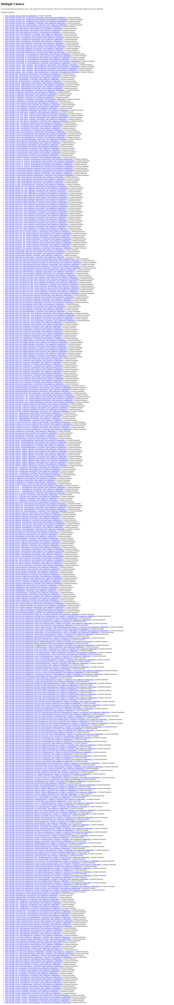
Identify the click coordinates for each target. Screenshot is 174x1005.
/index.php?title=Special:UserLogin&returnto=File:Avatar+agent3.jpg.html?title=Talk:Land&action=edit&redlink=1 (41, 699)
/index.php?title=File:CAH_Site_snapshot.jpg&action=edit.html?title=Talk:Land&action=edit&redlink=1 (38, 231)
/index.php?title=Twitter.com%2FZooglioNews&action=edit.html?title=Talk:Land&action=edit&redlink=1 (38, 919)
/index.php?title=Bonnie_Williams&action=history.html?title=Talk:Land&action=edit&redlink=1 (35, 85)
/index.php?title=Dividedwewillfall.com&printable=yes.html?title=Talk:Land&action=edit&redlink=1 (37, 202)
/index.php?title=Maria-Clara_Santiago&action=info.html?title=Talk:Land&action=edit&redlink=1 (36, 507)
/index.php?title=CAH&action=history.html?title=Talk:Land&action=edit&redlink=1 (32, 94)
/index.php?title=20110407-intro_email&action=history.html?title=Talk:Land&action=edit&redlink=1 (37, 19)
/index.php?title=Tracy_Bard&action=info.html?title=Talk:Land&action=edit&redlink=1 (33, 904)
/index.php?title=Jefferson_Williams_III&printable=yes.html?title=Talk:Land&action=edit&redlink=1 (37, 465)
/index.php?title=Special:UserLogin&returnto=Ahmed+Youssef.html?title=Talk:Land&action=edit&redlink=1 (39, 625)
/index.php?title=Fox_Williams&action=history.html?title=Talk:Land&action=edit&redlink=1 (34, 415)
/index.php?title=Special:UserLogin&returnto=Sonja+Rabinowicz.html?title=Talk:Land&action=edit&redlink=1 (40, 852)
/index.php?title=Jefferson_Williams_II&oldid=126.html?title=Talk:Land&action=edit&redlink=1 (35, 455)
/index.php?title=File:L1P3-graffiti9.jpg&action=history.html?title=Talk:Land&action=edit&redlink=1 (37, 342)
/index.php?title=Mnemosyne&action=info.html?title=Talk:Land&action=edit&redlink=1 (33, 516)
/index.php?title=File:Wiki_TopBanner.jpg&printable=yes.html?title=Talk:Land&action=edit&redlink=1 (38, 411)
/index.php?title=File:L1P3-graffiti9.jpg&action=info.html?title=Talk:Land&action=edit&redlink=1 (36, 344)
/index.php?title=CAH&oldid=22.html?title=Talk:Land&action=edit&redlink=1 (30, 97)
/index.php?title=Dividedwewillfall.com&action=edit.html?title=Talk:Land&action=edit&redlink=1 (36, 195)
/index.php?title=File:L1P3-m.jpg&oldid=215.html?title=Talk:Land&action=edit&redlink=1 (34, 382)
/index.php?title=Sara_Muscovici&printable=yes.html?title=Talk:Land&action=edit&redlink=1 (35, 565)
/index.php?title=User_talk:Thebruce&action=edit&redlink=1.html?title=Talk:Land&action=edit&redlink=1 (39, 957)
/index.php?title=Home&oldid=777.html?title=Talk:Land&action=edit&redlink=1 (30, 436)
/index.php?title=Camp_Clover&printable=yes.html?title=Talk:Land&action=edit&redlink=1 (34, 130)
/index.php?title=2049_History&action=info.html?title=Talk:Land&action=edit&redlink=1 (33, 30)
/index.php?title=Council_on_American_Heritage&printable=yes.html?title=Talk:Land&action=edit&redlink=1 (40, 166)
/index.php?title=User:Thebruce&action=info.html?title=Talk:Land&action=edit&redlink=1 (34, 946)
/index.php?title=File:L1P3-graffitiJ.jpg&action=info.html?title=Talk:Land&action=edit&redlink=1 (36, 353)
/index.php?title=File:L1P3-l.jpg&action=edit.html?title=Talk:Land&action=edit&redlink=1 (34, 367)
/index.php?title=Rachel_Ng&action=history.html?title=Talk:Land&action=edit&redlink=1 (33, 542)
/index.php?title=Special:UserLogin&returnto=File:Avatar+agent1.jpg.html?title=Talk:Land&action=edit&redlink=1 (41, 692)
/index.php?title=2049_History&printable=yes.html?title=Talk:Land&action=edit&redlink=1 (34, 34)
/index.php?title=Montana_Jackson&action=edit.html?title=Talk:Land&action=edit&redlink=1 (35, 522)
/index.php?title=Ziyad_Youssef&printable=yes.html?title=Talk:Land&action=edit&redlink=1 (34, 984)
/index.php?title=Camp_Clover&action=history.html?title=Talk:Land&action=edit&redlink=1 (34, 124)
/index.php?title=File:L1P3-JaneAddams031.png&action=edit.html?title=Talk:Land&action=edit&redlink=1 (39, 295)
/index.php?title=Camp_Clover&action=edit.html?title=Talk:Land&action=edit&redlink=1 (33, 123)
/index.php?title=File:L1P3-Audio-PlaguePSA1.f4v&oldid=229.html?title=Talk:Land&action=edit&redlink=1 (40, 273)
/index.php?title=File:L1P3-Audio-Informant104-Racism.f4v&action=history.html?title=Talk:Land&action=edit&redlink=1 (44, 262)
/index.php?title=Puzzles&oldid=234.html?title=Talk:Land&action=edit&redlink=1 (31, 536)
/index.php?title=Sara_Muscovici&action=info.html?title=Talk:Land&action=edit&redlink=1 (34, 562)
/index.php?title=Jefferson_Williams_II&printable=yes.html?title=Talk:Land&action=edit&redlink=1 (36, 456)
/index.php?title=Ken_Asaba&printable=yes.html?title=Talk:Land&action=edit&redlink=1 (33, 474)
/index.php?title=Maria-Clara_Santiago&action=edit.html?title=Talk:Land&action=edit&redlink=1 (36, 504)
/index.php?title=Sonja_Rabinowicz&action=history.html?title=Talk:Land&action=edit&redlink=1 (36, 605)
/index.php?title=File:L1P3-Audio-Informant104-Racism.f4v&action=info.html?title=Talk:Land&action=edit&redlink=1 (43, 264)
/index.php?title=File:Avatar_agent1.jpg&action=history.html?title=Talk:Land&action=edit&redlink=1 (37, 206)
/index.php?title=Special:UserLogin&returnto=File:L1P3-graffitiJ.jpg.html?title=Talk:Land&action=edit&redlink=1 (41, 750)
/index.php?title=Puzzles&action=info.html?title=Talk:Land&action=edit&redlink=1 (31, 534)
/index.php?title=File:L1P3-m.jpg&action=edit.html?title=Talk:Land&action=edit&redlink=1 (34, 377)
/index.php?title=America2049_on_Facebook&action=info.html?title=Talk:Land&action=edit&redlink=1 (38, 57)
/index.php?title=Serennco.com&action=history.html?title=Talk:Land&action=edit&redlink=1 (34, 578)
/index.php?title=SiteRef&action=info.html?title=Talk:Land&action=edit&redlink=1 (31, 589)
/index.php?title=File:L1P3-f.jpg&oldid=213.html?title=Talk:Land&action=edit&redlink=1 (33, 328)
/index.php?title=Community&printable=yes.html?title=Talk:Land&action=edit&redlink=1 (33, 157)
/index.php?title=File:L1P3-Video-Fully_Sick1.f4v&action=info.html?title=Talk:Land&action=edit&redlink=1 (40, 317)
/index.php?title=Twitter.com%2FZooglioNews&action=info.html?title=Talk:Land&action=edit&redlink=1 (39, 922)
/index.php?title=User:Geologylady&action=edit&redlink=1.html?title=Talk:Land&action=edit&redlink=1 (38, 939)
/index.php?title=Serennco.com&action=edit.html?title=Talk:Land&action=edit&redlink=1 (33, 576)
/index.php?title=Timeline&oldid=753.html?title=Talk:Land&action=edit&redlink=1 (31, 897)
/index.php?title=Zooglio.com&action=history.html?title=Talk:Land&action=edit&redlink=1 (34, 988)
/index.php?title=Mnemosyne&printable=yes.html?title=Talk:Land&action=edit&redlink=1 (33, 520)
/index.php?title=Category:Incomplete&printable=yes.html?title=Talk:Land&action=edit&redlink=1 (36, 139)
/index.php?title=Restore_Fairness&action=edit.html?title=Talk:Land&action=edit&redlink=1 (34, 549)
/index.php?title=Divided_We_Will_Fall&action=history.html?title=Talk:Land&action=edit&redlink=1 (37, 188)
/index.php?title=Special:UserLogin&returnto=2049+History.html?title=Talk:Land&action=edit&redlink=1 (38, 621)
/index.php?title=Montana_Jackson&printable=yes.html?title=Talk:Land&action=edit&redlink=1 (35, 529)
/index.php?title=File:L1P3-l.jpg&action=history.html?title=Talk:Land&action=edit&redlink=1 (35, 369)
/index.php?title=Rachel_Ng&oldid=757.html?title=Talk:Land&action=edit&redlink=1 (32, 545)
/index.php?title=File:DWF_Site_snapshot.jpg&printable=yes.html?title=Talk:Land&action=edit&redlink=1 (39, 248)
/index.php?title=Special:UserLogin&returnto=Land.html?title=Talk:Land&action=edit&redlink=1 (36, 801)
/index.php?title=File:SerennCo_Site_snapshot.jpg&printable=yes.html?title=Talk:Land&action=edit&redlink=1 (40, 402)
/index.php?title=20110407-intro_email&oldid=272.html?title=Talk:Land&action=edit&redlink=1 (36, 23)
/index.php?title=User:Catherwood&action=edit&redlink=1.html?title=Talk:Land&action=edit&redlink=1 (38, 937)
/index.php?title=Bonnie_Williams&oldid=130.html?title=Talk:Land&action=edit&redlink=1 (34, 88)
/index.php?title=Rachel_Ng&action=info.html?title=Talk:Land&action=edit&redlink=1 (33, 543)
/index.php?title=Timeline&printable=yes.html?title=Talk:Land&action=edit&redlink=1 (32, 899)
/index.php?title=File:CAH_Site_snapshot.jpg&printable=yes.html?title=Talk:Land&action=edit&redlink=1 (39, 239)
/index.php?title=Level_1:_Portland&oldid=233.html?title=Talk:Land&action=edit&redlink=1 (34, 491)
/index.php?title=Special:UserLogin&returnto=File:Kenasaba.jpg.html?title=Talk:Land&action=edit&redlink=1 (40, 710)
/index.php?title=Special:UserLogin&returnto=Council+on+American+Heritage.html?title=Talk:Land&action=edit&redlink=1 (45, 672)
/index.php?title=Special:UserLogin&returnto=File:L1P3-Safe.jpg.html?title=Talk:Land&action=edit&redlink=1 (40, 732)
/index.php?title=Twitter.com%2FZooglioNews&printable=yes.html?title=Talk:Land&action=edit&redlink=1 (39, 926)
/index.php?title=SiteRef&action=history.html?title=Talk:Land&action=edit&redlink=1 (32, 587)
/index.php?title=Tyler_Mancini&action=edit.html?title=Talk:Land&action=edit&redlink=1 (33, 928)
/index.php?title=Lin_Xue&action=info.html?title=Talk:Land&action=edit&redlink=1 (32, 498)
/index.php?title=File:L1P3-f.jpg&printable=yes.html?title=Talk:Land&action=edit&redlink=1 (34, 329)
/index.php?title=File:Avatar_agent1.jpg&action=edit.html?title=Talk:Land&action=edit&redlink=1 (36, 204)
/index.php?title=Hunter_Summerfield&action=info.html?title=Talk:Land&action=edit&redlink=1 (36, 444)
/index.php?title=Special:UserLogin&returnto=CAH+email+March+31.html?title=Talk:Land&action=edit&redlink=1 (42, 650)
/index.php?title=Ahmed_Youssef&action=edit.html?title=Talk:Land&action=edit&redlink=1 (34, 36)
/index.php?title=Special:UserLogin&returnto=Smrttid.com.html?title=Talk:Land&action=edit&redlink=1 (38, 848)
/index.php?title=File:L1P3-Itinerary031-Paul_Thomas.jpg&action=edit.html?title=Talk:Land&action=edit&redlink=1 (42, 286)
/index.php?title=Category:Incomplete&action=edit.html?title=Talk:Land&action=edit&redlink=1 (35, 132)
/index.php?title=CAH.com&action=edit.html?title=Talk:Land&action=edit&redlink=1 (32, 103)
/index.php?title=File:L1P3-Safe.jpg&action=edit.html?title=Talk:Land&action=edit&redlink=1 (35, 304)
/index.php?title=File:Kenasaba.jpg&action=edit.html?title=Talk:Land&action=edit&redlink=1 (35, 250)
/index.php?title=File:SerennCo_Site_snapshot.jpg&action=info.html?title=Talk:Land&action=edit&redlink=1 (39, 398)
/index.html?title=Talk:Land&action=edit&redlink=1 (21, 16)
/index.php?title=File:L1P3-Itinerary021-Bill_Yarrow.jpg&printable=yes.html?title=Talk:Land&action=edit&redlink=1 (42, 284)
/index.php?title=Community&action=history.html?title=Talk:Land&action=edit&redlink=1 (34, 152)
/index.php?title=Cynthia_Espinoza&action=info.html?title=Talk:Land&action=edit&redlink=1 (35, 181)
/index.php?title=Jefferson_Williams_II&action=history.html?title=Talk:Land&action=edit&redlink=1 (37, 451)
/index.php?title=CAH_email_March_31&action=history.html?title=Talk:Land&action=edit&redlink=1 (37, 115)
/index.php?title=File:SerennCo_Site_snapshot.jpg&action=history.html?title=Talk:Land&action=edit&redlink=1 (40, 397)
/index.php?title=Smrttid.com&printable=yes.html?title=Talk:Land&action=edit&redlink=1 (33, 601)
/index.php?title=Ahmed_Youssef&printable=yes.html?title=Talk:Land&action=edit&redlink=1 (35, 43)
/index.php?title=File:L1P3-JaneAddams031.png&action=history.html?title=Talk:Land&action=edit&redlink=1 (40, 297)
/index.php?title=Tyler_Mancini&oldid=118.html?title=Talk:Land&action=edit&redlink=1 (33, 933)
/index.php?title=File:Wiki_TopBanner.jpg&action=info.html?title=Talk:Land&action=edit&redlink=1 (37, 407)
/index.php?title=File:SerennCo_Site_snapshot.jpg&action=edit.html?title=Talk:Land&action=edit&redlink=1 (39, 395)
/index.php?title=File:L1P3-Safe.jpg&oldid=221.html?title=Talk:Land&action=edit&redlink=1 (35, 309)
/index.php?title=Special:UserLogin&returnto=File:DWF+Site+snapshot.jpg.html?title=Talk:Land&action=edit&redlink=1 (43, 707)
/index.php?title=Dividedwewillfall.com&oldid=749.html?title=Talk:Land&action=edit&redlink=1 (36, 201)
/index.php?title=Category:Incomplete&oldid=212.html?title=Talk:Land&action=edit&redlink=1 (35, 137)
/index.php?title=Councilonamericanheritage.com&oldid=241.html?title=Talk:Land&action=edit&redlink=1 (39, 173)
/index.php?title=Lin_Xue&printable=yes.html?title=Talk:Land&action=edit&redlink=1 (32, 502)
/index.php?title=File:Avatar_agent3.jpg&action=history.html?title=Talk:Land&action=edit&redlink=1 (37, 224)
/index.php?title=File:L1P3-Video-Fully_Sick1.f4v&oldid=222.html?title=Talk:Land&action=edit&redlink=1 (39, 319)
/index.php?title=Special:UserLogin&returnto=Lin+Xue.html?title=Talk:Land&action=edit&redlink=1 (37, 808)
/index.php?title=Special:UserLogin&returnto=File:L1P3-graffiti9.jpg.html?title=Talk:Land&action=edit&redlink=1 (41, 747)
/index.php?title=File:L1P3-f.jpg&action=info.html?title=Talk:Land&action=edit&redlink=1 (34, 326)
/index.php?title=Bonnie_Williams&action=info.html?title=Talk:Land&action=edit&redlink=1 (34, 86)
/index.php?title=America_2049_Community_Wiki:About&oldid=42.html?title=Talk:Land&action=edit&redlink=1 (41, 70)
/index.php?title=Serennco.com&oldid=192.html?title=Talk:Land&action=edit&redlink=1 (33, 582)
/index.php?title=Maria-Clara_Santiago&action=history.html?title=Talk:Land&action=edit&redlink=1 (37, 505)
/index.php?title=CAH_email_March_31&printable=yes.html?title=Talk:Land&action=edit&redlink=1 (37, 121)
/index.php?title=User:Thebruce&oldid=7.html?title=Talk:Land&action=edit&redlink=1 (32, 948)
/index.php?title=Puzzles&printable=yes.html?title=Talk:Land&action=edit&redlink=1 (32, 538)
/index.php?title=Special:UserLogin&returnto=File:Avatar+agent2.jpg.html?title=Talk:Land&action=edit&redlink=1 (41, 696)
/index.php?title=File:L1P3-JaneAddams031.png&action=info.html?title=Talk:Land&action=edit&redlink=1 (39, 299)
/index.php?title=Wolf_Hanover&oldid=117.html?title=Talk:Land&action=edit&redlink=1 (33, 964)
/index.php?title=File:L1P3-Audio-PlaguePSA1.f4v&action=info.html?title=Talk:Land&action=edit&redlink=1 (40, 271)
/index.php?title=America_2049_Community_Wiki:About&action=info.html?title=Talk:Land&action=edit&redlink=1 (42, 68)
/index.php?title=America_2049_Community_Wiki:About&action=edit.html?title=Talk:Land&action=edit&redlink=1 (42, 65)
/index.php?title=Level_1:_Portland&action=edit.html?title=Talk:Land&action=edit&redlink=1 (35, 485)
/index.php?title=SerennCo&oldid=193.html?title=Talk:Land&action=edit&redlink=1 (32, 572)
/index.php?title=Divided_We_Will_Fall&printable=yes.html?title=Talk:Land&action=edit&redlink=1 (37, 193)
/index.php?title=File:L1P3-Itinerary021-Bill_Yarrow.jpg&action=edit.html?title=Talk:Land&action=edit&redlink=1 (41, 277)
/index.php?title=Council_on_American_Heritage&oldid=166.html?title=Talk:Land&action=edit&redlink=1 (39, 164)
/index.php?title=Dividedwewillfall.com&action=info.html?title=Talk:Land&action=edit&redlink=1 (36, 199)
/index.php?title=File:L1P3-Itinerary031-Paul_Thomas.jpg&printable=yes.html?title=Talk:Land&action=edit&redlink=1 (43, 293)
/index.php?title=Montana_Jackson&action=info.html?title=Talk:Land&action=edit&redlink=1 (35, 525)
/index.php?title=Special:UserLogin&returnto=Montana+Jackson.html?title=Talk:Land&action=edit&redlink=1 (40, 819)
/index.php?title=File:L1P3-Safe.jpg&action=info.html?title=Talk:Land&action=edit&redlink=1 (35, 308)
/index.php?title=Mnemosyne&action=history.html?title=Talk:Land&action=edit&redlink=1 (34, 514)
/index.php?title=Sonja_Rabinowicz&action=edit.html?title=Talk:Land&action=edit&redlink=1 (35, 603)
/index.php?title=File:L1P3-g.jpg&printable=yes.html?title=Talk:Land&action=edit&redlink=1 (35, 338)
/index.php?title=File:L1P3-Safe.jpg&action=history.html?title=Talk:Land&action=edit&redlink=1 (36, 306)
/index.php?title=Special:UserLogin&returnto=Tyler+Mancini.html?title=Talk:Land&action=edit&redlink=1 (39, 870)
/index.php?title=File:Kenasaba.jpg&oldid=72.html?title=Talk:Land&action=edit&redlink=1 (34, 255)
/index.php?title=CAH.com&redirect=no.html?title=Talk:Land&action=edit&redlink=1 (32, 112)
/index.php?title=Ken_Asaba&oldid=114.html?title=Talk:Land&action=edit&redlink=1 (32, 473)
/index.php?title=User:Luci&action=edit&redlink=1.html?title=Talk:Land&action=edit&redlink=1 (36, 941)
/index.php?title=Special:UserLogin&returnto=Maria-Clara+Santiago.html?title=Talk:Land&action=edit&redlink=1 (41, 812)
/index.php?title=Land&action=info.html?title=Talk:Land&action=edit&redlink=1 (31, 480)
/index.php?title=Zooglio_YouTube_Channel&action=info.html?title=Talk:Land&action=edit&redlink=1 (38, 999)
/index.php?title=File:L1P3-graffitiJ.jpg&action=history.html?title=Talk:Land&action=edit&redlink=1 (37, 351)
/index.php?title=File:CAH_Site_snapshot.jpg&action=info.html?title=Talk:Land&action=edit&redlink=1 (38, 235)
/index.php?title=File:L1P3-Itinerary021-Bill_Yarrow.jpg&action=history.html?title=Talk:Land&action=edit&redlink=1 (42, 279)
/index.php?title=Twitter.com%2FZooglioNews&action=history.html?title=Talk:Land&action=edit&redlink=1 (39, 921)
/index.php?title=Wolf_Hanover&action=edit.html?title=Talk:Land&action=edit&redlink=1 (34, 959)
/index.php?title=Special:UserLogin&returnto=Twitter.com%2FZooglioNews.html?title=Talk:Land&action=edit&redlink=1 (44, 866)
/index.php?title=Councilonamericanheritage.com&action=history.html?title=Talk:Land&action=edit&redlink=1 (40, 170)
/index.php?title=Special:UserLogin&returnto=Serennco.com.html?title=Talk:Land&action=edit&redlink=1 (39, 841)
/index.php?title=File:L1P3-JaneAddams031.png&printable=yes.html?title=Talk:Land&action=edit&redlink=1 (40, 302)
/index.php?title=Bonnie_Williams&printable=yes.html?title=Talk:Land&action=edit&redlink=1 (35, 90)
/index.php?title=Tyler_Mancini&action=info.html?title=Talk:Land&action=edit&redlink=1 (34, 932)
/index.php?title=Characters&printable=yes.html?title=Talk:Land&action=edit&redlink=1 (33, 148)
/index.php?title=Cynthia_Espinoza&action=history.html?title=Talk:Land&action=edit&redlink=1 (36, 179)
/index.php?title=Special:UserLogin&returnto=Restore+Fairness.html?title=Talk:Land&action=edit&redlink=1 (40, 830)
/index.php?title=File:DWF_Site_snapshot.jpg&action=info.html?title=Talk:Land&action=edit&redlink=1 (38, 244)
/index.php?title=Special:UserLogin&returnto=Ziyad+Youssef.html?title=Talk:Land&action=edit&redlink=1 (39, 884)
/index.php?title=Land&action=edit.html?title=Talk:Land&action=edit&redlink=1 (30, 476)
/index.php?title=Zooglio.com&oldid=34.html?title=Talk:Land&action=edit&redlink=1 (32, 991)
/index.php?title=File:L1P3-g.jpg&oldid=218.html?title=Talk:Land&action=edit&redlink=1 (34, 337)
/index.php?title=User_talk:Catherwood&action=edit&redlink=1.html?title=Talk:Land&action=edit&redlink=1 (40, 952)
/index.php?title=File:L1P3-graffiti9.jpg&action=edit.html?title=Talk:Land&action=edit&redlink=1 (36, 340)
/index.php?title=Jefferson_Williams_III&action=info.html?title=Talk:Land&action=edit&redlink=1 (36, 462)
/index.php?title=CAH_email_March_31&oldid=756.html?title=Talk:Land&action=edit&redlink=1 (36, 119)
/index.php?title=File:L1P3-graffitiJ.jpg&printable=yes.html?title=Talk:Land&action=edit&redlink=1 (37, 357)
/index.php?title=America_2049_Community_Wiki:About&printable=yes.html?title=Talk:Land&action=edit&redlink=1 (43, 72)
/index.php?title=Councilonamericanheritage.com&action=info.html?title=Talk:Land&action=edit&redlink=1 (39, 172)
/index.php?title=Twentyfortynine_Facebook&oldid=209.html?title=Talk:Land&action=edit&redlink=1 (37, 915)
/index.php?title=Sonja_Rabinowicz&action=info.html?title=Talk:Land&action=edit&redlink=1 (35, 607)
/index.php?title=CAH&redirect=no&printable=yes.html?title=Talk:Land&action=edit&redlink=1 (36, 99)
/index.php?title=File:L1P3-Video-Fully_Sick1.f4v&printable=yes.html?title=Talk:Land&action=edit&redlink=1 (40, 320)
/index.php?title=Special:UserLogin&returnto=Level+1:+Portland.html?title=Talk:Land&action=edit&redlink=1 (40, 805)
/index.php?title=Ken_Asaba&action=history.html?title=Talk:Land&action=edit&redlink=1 (34, 469)
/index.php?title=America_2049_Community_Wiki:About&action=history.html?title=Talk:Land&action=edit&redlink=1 (43, 66)
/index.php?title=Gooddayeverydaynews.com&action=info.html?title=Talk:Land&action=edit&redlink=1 (38, 426)
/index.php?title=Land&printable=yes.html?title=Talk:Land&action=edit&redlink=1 (31, 484)
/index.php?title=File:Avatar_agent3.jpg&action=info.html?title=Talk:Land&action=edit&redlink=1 (36, 226)
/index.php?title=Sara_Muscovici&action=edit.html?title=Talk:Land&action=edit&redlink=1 (34, 558)
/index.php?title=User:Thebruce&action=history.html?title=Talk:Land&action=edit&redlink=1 (34, 944)
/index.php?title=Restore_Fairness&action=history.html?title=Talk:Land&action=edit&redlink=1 (35, 551)
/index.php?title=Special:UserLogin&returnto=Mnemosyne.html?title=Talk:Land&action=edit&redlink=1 (38, 815)
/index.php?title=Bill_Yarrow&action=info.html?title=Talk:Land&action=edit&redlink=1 (33, 77)
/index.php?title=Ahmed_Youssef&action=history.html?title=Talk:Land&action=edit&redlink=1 (35, 37)
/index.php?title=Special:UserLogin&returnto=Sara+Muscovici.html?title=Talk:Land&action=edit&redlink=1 (39, 834)
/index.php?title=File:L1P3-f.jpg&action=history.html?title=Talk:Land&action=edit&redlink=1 (35, 324)
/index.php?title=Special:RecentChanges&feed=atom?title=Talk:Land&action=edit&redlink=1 (35, 612)
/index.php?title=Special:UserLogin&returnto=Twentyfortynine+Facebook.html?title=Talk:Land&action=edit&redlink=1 (43, 863)
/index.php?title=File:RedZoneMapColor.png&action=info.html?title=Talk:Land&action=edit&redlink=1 (38, 389)
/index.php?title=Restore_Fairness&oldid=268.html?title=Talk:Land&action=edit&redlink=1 (34, 554)
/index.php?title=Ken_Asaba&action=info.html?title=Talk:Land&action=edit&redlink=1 (33, 471)
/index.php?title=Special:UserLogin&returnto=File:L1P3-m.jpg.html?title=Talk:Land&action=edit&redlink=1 (39, 761)
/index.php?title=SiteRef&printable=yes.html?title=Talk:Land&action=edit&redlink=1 (32, 592)
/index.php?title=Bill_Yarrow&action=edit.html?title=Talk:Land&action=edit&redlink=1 (33, 74)
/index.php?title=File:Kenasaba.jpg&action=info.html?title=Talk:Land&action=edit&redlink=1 (35, 253)
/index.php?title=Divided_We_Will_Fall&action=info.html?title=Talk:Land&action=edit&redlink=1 (36, 190)
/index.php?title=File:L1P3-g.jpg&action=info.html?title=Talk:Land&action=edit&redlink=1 (34, 335)
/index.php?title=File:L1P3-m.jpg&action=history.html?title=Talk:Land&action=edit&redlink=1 (35, 378)
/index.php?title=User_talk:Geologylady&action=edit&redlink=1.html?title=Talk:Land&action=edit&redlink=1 (40, 953)
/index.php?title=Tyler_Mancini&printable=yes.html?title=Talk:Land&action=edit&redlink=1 (34, 935)
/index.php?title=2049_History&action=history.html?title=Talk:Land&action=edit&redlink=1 (34, 28)
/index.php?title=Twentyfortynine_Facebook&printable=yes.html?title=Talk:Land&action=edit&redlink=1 (38, 917)
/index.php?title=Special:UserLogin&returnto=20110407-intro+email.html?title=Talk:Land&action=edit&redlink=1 (41, 618)
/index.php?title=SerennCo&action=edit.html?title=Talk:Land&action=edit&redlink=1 (32, 567)
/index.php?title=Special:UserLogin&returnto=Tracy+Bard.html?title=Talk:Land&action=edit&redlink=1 (38, 859)
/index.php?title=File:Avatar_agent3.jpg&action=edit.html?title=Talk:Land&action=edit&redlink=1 (36, 222)
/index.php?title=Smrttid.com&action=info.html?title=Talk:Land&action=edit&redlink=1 (33, 598)
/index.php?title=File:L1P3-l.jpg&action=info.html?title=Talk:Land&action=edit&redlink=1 (34, 371)
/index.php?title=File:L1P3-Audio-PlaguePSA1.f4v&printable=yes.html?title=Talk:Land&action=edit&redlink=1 (41, 275)
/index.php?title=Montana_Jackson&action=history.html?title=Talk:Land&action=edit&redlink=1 (35, 523)
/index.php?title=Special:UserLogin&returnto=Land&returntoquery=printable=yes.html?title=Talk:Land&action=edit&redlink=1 (45, 799)
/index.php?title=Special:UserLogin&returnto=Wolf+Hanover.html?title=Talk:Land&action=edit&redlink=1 (39, 877)
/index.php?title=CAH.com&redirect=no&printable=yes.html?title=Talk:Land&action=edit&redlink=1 (37, 110)
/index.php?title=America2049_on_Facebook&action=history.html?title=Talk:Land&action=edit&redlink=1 (39, 56)
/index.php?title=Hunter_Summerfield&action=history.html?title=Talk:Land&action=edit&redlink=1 (36, 442)
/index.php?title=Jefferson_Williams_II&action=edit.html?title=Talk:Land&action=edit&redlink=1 (36, 449)
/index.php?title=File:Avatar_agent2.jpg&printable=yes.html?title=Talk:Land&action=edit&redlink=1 (37, 221)
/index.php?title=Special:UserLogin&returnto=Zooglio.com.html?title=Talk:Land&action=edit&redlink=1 (38, 892)
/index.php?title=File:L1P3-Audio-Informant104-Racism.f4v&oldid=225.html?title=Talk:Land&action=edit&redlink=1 (42, 266)
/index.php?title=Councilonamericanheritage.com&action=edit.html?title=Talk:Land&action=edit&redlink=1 (39, 168)
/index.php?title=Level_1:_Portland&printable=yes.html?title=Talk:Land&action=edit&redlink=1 (35, 493)
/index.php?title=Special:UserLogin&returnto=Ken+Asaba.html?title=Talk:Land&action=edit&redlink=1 (38, 797)
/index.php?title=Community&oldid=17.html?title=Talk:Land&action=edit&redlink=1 (32, 155)
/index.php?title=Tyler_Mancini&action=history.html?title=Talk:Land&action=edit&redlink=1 (34, 930)
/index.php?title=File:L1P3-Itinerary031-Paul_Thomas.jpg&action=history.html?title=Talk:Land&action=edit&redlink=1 (43, 288)
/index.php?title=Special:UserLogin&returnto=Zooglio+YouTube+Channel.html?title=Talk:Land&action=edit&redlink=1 (43, 888)
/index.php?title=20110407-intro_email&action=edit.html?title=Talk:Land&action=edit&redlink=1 (36, 17)
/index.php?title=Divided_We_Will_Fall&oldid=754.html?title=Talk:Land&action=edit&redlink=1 (36, 192)
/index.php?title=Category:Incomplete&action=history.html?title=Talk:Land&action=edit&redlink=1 (36, 134)
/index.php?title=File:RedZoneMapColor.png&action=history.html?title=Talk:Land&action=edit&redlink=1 (39, 387)
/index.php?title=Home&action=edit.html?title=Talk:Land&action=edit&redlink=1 (31, 431)
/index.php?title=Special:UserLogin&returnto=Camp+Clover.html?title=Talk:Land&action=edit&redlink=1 (39, 658)
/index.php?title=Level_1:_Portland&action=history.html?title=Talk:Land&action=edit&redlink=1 (36, 487)
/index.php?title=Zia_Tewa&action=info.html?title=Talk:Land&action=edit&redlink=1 (32, 971)
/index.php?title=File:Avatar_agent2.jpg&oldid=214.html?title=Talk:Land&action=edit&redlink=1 (36, 219)
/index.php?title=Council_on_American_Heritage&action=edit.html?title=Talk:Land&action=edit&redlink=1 (39, 159)
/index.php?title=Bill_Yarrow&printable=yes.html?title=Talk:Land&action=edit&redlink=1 (33, 81)
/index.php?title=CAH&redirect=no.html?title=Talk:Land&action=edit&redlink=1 (31, 101)
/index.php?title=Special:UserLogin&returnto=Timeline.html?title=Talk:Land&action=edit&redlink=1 (37, 855)
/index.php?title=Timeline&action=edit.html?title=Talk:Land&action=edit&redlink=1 (32, 678)
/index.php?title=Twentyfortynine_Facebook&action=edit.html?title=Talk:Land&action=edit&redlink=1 (38, 910)
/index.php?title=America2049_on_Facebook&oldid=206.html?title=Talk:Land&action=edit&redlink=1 (38, 59)
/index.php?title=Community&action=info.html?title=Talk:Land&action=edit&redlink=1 (33, 153)
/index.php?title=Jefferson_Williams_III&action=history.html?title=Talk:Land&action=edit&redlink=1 (37, 460)
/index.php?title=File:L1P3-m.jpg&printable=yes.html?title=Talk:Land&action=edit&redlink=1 (35, 384)
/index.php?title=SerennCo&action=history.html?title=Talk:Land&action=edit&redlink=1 (33, 569)
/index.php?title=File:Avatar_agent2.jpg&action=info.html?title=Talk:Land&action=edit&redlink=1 (36, 217)
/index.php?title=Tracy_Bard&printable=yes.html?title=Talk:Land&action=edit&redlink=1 (33, 908)
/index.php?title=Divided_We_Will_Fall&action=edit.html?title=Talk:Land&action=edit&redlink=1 (36, 186)
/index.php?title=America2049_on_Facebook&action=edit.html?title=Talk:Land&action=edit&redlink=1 (38, 54)
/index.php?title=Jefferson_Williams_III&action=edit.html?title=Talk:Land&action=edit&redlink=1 (36, 458)
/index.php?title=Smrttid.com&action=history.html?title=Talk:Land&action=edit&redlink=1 (34, 596)
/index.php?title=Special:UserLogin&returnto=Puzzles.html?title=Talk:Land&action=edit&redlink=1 (37, 823)
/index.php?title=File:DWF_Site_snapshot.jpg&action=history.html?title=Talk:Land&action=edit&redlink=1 (39, 242)
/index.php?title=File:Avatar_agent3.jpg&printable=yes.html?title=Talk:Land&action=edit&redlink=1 (37, 230)
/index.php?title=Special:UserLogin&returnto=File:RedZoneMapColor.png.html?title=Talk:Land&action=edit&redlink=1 (43, 765)
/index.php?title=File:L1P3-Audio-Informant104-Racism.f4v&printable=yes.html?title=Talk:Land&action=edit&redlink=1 (43, 268)
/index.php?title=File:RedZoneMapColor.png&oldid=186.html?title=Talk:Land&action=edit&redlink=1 (38, 391)
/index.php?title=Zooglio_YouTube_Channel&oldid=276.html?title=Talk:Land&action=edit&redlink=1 (37, 1000)
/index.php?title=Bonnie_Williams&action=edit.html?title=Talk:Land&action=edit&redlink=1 (34, 83)
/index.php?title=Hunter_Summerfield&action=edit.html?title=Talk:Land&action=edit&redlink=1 (35, 440)
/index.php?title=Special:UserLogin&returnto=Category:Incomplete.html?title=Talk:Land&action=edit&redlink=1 (41, 661)
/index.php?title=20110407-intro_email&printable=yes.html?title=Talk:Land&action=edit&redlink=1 (37, 25)
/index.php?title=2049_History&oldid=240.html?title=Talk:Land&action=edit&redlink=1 (33, 32)
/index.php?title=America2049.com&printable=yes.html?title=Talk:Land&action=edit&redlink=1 (35, 52)
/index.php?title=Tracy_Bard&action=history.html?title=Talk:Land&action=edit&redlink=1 (34, 903)
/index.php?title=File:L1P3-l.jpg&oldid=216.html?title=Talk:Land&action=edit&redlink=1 (33, 373)
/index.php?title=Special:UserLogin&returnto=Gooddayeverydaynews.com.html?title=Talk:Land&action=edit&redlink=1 (43, 779)
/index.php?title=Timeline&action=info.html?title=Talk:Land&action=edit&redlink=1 (32, 895)
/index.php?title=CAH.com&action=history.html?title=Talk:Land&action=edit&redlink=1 (33, 104)
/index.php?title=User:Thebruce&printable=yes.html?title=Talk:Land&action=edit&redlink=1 (34, 950)
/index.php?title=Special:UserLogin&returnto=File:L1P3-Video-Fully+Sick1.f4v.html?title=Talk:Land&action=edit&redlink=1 (45, 736)
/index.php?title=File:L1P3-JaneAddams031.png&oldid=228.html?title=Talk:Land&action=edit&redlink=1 (39, 300)
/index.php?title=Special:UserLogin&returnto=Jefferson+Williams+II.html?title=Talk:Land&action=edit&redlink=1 (41, 790)
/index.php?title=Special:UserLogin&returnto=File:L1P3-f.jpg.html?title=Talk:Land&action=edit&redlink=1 (39, 739)
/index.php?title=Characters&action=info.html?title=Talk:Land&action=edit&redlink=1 (32, 144)
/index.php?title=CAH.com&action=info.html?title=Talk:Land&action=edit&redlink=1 (32, 106)
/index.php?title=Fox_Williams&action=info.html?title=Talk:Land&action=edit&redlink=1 (33, 416)
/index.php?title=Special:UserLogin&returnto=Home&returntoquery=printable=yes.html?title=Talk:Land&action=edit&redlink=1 (46, 781)
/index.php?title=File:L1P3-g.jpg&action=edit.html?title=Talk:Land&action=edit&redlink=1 (34, 331)
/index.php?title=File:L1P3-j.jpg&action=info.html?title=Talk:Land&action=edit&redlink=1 (34, 362)
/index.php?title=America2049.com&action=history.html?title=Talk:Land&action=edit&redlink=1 (36, 46)
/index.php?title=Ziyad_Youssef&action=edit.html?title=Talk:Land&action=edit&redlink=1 (34, 977)
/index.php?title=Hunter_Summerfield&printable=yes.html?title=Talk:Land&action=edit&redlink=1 (36, 447)
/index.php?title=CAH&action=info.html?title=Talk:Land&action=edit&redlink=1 (31, 95)
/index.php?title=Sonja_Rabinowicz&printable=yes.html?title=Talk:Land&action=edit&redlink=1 (36, 611)
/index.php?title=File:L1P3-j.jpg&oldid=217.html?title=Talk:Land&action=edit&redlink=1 (33, 364)
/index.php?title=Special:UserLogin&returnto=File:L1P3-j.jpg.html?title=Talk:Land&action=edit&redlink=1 (39, 754)
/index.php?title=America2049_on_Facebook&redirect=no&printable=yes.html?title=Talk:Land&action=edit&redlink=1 (43, 61)
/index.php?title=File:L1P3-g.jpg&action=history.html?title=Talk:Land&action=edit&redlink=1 (35, 333)
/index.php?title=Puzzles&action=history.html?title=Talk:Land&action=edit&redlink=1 (32, 533)
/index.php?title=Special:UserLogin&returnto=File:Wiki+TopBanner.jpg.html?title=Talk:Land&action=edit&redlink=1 (42, 772)
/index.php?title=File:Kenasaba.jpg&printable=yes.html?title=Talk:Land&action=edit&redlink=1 (35, 257)
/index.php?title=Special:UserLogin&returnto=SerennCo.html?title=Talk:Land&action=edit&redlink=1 (37, 837)
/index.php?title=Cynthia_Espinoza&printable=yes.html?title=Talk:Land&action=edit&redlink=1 (35, 184)
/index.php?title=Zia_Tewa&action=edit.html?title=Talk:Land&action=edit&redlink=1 (32, 968)
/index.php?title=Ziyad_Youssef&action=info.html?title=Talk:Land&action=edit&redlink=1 (34, 981)
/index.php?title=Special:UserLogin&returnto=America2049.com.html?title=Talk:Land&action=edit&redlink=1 (40, 636)
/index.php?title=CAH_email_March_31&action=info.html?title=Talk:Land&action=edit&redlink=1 (36, 117)
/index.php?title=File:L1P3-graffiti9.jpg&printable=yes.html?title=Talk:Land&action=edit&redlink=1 (37, 348)
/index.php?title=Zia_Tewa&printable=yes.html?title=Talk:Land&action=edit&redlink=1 (33, 975)
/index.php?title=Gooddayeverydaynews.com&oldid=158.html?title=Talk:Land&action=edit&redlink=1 (38, 427)
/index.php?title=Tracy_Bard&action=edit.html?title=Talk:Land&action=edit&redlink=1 (33, 901)
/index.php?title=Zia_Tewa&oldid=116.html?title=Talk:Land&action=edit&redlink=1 (32, 973)
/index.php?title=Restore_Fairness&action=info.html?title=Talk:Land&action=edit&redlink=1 (34, 552)
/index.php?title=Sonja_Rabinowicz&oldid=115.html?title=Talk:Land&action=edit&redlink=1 (35, 609)
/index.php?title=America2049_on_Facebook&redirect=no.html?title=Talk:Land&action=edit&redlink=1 (38, 63)
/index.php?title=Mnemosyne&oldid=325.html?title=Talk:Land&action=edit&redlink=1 (32, 518)
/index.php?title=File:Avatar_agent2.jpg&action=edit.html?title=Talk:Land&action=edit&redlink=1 (36, 213)
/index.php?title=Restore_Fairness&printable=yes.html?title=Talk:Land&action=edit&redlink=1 (35, 556)
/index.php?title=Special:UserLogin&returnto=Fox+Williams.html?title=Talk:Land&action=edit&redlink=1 (39, 776)
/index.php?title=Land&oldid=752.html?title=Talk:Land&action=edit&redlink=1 (30, 482)
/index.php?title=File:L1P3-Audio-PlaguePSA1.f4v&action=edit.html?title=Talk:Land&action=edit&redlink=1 (40, 259)
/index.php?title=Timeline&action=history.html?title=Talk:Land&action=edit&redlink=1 (33, 893)
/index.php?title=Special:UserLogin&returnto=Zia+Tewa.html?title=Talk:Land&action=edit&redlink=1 (37, 881)
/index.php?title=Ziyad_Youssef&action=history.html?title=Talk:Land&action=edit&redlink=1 (35, 979)
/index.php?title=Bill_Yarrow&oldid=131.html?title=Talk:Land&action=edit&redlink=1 (32, 79)
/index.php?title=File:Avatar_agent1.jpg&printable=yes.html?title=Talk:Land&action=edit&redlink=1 (37, 212)
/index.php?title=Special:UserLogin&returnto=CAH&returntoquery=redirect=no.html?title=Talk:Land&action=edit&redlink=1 (45, 647)
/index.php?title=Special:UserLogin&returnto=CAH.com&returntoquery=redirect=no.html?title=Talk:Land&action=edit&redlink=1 (46, 654)
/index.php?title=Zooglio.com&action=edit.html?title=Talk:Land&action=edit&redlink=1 (33, 986)
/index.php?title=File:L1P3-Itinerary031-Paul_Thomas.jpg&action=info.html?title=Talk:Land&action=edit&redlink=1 (42, 289)
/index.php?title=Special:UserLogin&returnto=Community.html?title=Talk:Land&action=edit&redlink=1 (38, 669)
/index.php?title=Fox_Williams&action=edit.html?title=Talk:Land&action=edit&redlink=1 (33, 413)
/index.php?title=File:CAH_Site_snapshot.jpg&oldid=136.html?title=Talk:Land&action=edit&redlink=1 (38, 237)
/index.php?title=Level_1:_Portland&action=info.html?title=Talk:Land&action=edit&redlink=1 (35, 489)
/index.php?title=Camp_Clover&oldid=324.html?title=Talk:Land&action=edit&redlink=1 (33, 128)
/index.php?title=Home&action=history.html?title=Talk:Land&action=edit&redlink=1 (32, 433)
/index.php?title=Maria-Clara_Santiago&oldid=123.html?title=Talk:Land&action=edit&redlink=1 (36, 509)
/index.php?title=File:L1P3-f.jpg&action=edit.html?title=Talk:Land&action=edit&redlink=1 (34, 322)
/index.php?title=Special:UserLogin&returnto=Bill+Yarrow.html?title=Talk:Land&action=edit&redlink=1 (38, 640)
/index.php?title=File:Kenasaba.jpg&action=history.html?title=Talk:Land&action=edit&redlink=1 (35, 251)
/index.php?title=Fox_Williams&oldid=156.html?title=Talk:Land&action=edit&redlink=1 (33, 418)
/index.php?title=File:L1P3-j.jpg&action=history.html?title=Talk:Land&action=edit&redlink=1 (35, 360)
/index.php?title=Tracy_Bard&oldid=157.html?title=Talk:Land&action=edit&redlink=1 (32, 906)
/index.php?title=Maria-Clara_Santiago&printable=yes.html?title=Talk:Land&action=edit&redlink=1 (37, 511)
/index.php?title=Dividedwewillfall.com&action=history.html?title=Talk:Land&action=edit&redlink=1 (37, 197)
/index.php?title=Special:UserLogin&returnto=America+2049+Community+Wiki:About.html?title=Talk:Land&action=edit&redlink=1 (47, 629)
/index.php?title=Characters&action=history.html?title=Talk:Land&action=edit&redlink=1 (33, 143)
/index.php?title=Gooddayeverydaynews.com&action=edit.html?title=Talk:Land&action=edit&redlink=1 (38, 422)
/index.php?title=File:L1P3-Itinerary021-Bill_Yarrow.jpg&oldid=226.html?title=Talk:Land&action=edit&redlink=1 (41, 282)
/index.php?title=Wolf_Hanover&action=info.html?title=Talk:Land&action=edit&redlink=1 (34, 962)
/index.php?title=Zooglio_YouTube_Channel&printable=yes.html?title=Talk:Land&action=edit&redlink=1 (38, 1002)
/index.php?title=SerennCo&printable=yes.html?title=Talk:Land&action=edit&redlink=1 (33, 574)
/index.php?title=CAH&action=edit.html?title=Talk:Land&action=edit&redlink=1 (31, 92)
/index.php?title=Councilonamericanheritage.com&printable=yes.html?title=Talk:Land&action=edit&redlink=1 (40, 175)
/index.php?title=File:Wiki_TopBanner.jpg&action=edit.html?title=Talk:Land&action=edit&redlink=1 (37, 404)
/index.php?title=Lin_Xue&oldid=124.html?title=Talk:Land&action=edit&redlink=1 (31, 500)
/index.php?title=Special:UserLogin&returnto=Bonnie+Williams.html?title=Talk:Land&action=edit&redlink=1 (40, 643)
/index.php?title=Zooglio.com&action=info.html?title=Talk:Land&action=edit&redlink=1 (33, 990)
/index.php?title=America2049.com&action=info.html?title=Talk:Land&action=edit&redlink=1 (35, 48)
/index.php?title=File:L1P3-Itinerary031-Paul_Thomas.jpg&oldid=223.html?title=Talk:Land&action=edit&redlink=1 (42, 291)
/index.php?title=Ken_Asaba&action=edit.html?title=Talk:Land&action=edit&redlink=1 (33, 467)
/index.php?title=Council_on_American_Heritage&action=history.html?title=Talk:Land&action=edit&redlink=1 (40, 161)
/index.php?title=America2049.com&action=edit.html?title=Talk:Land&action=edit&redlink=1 (35, 45)
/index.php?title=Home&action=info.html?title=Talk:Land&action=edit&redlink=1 (31, 435)
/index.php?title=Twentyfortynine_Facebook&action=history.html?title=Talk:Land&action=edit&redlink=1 (39, 912)
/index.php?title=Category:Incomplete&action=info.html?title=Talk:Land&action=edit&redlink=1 (36, 135)
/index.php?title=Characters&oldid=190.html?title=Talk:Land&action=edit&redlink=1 (32, 146)
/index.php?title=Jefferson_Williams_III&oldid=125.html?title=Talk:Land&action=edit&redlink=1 (36, 464)
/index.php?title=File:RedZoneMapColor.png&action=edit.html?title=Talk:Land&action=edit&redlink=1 (38, 386)
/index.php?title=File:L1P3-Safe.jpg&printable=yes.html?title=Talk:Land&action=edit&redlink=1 (36, 311)
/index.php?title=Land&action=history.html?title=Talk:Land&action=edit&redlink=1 (31, 478)
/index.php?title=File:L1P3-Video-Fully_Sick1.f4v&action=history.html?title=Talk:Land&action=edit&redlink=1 (40, 315)
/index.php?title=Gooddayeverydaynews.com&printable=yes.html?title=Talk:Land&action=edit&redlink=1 (39, 429)
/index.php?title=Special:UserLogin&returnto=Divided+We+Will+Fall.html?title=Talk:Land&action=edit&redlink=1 (42, 685)
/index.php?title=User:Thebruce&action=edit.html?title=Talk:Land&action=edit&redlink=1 (34, 942)
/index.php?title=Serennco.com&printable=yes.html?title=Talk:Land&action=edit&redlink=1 (34, 583)
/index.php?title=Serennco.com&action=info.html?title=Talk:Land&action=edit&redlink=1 (33, 580)
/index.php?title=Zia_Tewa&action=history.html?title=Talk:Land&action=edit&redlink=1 (33, 970)
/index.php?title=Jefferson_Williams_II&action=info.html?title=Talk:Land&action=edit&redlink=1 (36, 453)
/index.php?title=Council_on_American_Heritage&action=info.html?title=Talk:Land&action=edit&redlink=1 (39, 163)
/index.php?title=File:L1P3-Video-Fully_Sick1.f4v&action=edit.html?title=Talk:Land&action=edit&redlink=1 (40, 313)
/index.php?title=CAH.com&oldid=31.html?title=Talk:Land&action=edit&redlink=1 (31, 108)
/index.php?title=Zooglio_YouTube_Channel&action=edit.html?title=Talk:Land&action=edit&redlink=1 (38, 995)
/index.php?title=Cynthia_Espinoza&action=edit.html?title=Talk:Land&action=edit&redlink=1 (35, 177)
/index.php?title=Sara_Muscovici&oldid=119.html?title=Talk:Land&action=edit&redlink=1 (34, 563)
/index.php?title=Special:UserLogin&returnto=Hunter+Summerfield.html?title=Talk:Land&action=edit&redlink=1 (41, 786)
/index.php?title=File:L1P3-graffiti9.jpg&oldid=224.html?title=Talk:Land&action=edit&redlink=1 (36, 346)
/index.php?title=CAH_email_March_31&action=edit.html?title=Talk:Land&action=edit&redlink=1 (36, 114)
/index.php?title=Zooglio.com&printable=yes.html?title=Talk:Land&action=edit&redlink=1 (34, 993)
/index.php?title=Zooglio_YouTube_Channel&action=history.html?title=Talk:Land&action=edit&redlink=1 (39, 997)
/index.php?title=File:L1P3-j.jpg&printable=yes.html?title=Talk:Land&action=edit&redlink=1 (34, 366)
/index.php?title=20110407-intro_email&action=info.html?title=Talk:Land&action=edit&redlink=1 (36, 21)
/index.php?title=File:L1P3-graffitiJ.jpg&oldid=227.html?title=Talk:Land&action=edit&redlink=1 (36, 355)
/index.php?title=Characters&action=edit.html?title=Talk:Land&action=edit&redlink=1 (32, 141)
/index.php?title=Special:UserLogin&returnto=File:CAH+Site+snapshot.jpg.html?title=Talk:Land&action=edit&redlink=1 (43, 703)
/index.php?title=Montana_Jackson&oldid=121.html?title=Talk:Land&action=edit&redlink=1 (34, 527)
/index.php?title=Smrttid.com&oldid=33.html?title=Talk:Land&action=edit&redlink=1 (32, 600)
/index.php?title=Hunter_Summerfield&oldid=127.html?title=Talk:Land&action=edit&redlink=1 (35, 445)
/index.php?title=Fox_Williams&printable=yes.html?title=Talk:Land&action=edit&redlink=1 (34, 420)
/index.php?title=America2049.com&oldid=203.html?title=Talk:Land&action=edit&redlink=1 (34, 50)
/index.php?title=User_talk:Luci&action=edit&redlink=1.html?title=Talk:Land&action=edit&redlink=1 (37, 955)
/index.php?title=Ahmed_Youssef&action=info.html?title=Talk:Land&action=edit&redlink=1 (34, 39)
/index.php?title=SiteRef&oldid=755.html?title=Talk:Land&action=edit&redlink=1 (31, 591)
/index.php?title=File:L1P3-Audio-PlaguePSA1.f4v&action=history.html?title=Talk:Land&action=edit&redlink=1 (41, 270)
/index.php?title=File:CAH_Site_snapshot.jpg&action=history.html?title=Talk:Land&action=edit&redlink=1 (39, 233)
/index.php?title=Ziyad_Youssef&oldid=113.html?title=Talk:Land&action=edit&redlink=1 (33, 982)
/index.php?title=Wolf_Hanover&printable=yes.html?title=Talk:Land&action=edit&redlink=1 (34, 966)
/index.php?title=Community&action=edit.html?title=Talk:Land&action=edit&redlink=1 (33, 150)
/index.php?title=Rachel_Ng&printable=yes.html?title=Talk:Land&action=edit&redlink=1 (33, 547)
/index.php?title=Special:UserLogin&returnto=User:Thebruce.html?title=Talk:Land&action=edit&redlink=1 (39, 874)
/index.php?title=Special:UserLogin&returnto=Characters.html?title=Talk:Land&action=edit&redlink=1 (37, 665)
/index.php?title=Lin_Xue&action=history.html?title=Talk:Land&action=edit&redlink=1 (33, 496)
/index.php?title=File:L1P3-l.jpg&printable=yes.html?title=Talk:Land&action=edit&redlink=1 (34, 375)
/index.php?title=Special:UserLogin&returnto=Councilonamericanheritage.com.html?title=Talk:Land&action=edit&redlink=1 (44, 676)
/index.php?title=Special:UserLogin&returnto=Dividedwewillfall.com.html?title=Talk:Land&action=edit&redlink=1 (41, 689)
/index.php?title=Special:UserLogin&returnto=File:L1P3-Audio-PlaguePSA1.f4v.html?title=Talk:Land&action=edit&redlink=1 (45, 718)
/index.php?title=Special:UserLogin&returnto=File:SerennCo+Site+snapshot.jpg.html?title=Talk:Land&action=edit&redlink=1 (45, 768)
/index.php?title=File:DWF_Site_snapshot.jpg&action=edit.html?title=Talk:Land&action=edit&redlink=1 (38, 241)
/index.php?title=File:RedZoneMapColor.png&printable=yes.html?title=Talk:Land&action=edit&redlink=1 (39, 393)
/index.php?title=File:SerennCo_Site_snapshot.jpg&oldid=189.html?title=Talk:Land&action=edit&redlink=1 (39, 400)
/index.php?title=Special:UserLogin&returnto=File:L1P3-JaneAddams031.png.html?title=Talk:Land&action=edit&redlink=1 (44, 728)
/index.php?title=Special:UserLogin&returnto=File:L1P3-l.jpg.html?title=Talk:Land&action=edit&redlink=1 (39, 757)
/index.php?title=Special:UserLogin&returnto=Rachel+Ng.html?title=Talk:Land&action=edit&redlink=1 (38, 826)
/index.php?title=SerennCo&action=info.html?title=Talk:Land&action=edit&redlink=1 (32, 571)
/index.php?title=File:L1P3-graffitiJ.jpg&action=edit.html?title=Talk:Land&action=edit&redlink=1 (36, 349)
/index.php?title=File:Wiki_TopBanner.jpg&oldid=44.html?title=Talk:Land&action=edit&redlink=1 (36, 409)
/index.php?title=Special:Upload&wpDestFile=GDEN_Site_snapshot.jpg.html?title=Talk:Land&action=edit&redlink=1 (43, 614)
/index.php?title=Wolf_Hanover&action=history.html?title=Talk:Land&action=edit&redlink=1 (34, 961)
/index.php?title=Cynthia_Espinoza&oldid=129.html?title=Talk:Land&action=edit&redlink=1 (34, 182)
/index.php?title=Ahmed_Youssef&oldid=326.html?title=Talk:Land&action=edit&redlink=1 (34, 41)
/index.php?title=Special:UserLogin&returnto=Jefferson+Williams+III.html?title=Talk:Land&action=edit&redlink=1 (41, 794)
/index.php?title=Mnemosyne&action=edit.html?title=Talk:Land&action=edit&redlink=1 (33, 513)
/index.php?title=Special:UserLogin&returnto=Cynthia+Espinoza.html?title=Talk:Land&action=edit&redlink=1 (40, 681)
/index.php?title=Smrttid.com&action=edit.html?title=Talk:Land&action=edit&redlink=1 (33, 594)
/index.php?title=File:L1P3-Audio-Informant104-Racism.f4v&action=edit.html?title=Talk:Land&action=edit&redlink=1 (43, 260)
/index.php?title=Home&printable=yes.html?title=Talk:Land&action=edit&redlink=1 (32, 438)
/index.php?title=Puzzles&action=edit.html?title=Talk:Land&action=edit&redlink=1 (31, 531)
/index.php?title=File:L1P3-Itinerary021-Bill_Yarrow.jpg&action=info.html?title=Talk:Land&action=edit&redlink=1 (42, 280)
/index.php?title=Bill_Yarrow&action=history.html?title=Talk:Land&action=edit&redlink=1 (34, 75)
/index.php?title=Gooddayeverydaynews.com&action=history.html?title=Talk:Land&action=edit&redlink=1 (39, 424)
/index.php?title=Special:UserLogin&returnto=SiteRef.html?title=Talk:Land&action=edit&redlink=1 (36, 844)
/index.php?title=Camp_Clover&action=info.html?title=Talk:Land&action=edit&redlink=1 (33, 126)
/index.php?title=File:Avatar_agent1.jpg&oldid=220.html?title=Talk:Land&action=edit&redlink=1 (36, 210)
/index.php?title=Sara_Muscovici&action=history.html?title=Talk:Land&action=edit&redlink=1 (35, 560)
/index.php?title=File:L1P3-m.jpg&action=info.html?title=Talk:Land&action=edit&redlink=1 (34, 380)
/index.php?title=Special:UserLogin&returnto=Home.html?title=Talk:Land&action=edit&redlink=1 (36, 783)
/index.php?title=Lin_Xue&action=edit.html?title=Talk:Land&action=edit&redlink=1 (32, 494)
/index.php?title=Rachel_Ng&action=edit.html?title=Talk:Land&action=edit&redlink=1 (32, 540)
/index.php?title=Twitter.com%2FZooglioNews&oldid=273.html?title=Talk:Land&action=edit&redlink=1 (38, 924)
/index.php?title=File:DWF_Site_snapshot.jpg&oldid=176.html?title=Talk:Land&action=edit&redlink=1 (38, 246)
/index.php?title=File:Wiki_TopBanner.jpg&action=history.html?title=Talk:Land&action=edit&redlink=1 (38, 406)
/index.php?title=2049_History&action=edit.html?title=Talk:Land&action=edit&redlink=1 (33, 27)
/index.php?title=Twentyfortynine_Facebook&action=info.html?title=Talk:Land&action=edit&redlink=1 (38, 913)
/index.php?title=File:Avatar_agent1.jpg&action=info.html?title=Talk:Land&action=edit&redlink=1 (36, 208)
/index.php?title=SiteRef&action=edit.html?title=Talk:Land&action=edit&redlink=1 (31, 585)
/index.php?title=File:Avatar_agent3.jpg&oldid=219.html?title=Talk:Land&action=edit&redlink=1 (36, 228)
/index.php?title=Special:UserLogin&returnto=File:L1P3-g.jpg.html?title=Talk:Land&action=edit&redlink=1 (39, 743)
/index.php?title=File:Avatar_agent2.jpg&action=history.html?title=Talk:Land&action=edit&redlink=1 (37, 215)
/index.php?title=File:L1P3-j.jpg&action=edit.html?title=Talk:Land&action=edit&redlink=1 (34, 358)
